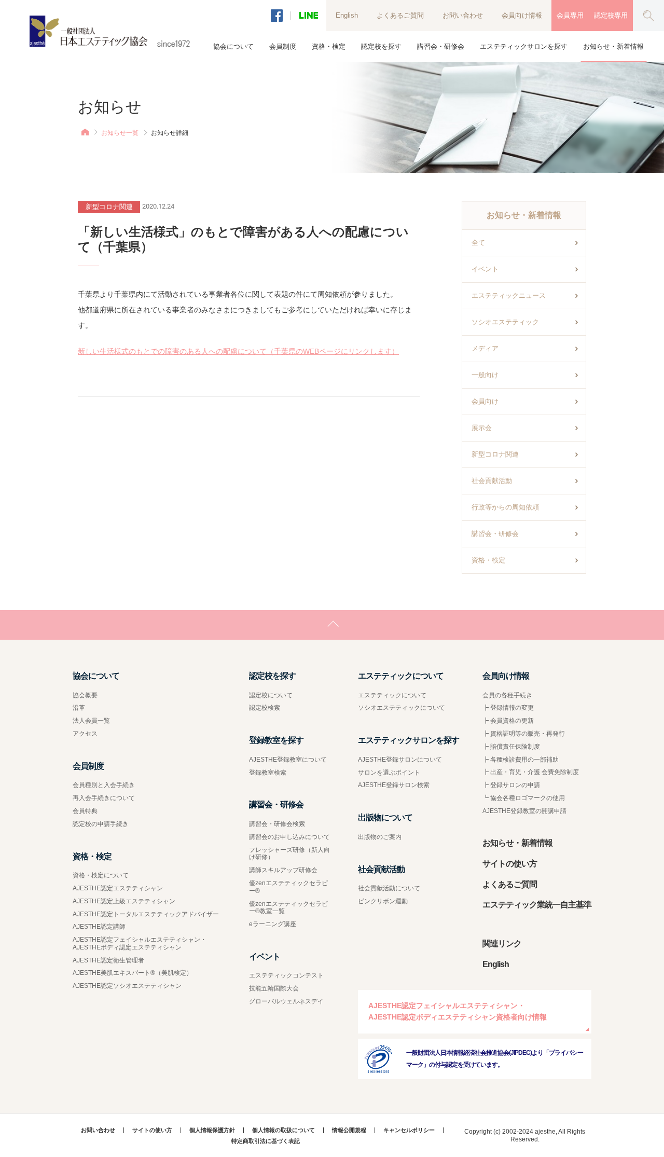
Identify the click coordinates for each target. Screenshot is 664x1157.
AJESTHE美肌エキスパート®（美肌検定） (132, 972)
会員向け (485, 401)
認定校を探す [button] (381, 46)
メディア (485, 348)
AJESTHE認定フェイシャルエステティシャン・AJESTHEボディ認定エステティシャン (139, 943)
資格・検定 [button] (328, 46)
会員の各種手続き (507, 695)
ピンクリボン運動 (383, 901)
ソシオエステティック (505, 322)
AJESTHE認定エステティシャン (118, 888)
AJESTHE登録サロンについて (400, 759)
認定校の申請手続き (101, 824)
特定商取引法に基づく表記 (265, 1141)
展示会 (482, 428)
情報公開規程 (349, 1130)
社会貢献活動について (389, 888)
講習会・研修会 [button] (440, 46)
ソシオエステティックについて (401, 707)
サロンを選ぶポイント (389, 772)
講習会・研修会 (495, 534)
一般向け (485, 375)
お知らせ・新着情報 (613, 46)
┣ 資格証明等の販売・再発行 (523, 733)
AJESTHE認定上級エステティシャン (124, 901)
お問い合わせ (462, 15)
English (347, 15)
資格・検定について (101, 875)
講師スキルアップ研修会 (283, 870)
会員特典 (85, 811)
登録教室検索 (267, 772)
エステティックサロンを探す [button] (524, 46)
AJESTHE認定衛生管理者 (108, 960)
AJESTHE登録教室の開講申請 (524, 811)
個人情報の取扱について (283, 1130)
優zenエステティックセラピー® (288, 886)
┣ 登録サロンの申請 (511, 785)
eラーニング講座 (272, 924)
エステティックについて (392, 695)
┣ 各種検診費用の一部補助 (520, 759)
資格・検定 (488, 560)
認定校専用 (611, 15)
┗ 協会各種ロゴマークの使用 (523, 798)
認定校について (271, 695)
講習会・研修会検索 (277, 824)
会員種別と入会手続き (104, 785)
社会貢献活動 (492, 481)
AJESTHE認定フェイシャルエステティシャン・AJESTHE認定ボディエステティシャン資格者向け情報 (457, 1011)
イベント (485, 269)
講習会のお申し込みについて (289, 837)
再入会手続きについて (104, 798)
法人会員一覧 (91, 720)
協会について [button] (233, 46)
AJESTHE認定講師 (99, 926)
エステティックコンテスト (286, 975)
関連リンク (501, 943)
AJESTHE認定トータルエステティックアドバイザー (146, 914)
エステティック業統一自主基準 (536, 904)
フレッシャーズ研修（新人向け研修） (289, 853)
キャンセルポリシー (409, 1130)
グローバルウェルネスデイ (286, 1001)
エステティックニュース (509, 295)
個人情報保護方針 (212, 1130)
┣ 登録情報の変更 (508, 707)
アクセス (85, 733)
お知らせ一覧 (120, 132)
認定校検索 (264, 707)
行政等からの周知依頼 (505, 507)
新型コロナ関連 (495, 454)
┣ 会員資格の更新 (508, 720)
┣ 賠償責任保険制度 (511, 746)
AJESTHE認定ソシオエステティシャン (127, 985)
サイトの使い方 (509, 863)
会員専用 (570, 15)
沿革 (79, 707)
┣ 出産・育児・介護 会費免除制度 (530, 772)
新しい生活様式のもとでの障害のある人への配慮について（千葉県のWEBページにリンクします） (238, 351)
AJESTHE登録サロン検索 (394, 785)
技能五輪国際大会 (274, 988)
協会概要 (85, 695)
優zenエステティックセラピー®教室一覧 (288, 907)
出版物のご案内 (380, 837)
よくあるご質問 (400, 15)
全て (478, 242)
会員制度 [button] (282, 46)
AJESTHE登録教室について (288, 759)
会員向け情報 (522, 15)
